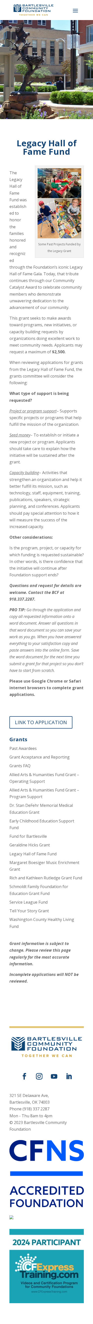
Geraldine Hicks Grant (29, 845)
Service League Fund (28, 902)
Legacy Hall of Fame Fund (33, 854)
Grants (18, 739)
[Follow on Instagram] (39, 1076)
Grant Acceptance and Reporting (39, 757)
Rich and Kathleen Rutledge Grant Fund (45, 878)
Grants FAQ (20, 765)
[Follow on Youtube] (54, 1076)
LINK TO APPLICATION (41, 722)
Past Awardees (23, 748)
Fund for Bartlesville (28, 836)
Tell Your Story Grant (29, 911)
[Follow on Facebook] (24, 1076)
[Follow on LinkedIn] (68, 1076)
